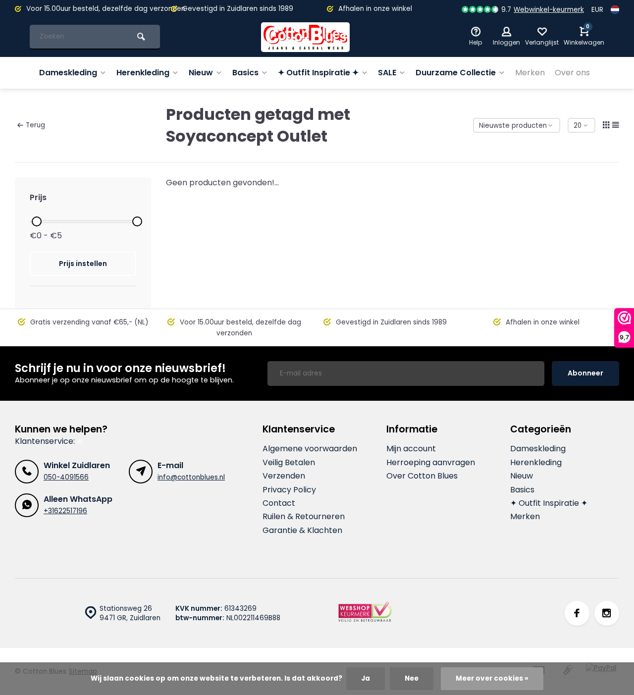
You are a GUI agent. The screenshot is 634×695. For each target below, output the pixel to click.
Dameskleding (68, 72)
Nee (412, 678)
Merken (530, 72)
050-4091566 (66, 477)
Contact (279, 503)
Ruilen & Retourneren (304, 516)
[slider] (37, 221)
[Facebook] (577, 613)
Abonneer (585, 373)
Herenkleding (142, 72)
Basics (245, 72)
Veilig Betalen (289, 462)
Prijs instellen (83, 263)
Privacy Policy (289, 489)
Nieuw (201, 72)
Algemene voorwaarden (310, 448)
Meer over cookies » (492, 678)
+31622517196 (65, 511)
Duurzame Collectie (456, 72)
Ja (365, 678)
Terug (35, 125)
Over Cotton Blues (422, 476)
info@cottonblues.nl (191, 477)
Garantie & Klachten (302, 530)
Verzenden (284, 476)
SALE (387, 72)
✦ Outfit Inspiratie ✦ (318, 72)
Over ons (572, 72)
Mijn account (411, 448)
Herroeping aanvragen (430, 462)
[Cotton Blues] (305, 37)
